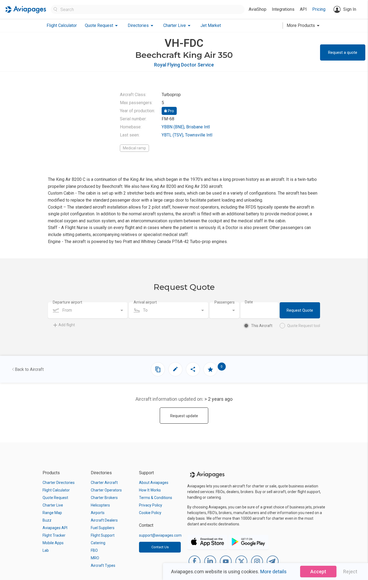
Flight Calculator (62, 25)
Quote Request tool (303, 326)
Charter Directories (59, 482)
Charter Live (53, 505)
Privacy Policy (150, 505)
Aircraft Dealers (104, 520)
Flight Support (102, 535)
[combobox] (87, 310)
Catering (98, 543)
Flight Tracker (54, 535)
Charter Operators (106, 490)
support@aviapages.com (160, 535)
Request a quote (342, 52)
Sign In (349, 9)
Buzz (47, 520)
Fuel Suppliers (102, 528)
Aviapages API (55, 528)
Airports (98, 513)
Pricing (318, 9)
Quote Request (55, 497)
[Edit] (175, 369)
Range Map (52, 513)
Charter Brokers (104, 497)
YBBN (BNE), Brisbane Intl (186, 126)
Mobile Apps (53, 543)
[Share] (193, 369)
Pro (170, 110)
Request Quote (300, 310)
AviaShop (257, 9)
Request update (184, 415)
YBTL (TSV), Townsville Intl (187, 135)
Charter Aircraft (104, 482)
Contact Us (160, 547)
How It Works (150, 490)
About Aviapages (153, 482)
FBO (94, 550)
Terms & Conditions (155, 497)
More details (273, 571)
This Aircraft (261, 326)
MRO (95, 558)
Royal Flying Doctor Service (184, 65)
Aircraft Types (103, 565)
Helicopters (100, 505)
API (303, 9)
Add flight (66, 325)
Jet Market (210, 25)
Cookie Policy (150, 513)
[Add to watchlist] (210, 369)
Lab (46, 550)
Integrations (283, 9)
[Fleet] (158, 369)
